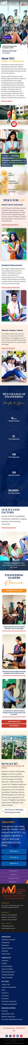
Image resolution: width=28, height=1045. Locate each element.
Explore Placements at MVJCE (10, 224)
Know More (6, 53)
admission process (11, 842)
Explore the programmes (9, 527)
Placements (13, 190)
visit (4, 838)
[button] (21, 44)
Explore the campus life (8, 348)
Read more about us (6, 101)
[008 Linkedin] (17, 1036)
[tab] (14, 591)
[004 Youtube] (21, 1036)
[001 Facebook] (6, 1036)
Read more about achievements (11, 287)
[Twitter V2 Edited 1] (10, 1036)
